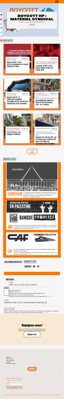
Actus (49, 81)
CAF (10, 251)
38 (14, 290)
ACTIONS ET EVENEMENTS (41, 81)
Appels (36, 114)
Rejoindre (8, 357)
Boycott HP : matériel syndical (32, 17)
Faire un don (10, 279)
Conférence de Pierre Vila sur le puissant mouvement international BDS (25, 303)
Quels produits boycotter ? (13, 262)
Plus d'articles (32, 151)
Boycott (36, 48)
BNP (10, 227)
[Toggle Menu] (59, 2)
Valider (14, 387)
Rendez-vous (37, 84)
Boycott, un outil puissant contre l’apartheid (22, 285)
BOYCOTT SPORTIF (10, 46)
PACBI (46, 119)
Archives (32, 369)
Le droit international (39, 119)
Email (7, 382)
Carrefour (15, 194)
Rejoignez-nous (32, 334)
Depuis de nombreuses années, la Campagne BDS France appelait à (18, 130)
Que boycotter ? (10, 360)
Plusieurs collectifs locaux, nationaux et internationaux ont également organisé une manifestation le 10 (17, 100)
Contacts (8, 362)
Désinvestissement (45, 48)
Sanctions (53, 48)
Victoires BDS (15, 114)
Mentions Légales (11, 363)
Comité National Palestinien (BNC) (42, 116)
